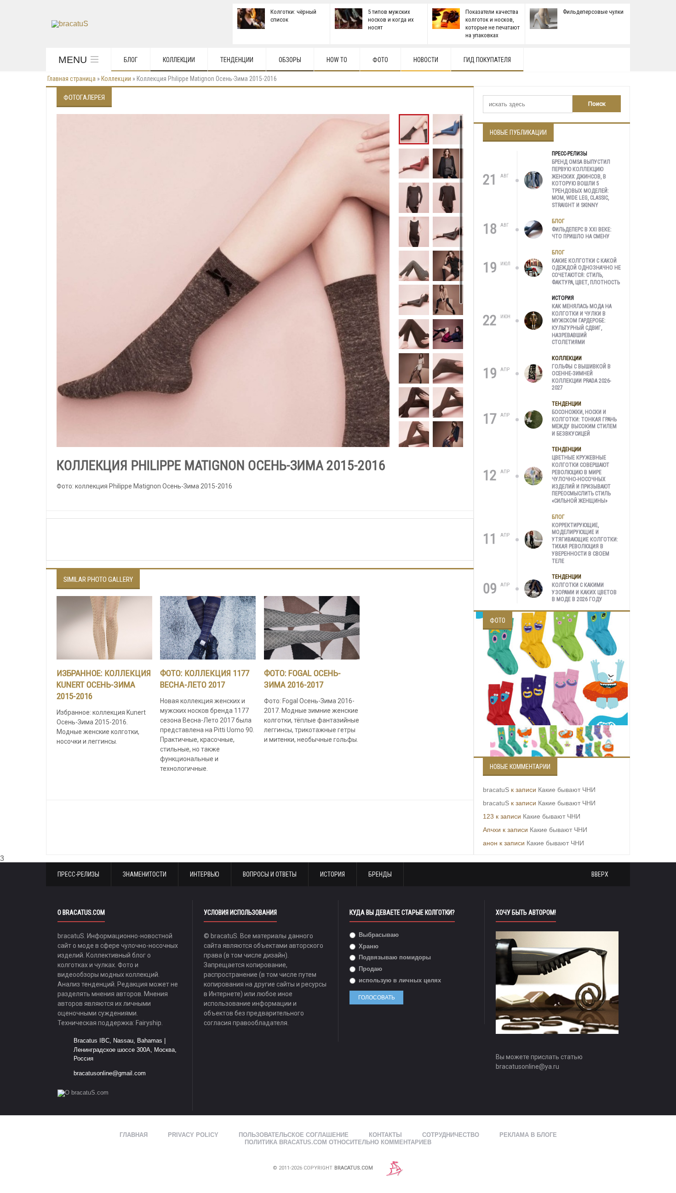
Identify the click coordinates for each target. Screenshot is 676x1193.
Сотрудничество (450, 1135)
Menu (72, 59)
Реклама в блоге (528, 1135)
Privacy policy (193, 1135)
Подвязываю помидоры (394, 957)
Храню (367, 946)
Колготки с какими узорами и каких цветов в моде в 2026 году (584, 592)
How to (337, 59)
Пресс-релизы (569, 153)
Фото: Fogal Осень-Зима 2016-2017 (302, 679)
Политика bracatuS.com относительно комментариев (338, 1142)
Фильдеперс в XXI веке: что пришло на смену (582, 233)
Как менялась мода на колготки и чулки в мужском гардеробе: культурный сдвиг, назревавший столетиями (582, 324)
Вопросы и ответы (270, 874)
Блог (130, 59)
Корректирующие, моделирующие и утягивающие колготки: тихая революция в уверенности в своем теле (585, 543)
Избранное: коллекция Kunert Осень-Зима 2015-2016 (104, 684)
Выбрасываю (378, 934)
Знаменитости (144, 874)
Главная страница (71, 78)
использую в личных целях (399, 980)
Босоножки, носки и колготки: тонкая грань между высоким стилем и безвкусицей (584, 423)
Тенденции (236, 59)
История (563, 298)
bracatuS (496, 789)
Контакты (385, 1135)
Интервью (204, 874)
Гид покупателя (487, 59)
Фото (380, 59)
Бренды (380, 874)
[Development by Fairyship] (394, 1168)
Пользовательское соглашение (294, 1135)
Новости (425, 59)
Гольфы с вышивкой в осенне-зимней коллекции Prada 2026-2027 (581, 377)
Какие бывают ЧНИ (567, 789)
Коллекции (179, 59)
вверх (600, 874)
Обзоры (290, 59)
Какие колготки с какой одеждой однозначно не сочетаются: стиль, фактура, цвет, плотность (586, 272)
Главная (134, 1135)
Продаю (369, 968)
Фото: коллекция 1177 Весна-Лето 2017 (204, 679)
